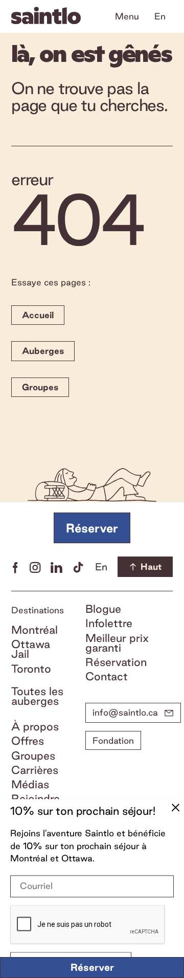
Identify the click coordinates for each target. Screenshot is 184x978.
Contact (106, 676)
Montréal (34, 630)
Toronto (31, 669)
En (160, 16)
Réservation (116, 662)
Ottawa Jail (30, 649)
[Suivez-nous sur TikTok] (78, 566)
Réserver (92, 967)
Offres (27, 741)
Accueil (38, 315)
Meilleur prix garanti (117, 643)
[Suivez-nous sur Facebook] (15, 566)
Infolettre (108, 623)
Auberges (43, 350)
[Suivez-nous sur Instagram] (35, 566)
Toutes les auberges (37, 696)
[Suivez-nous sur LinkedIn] (56, 566)
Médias (30, 784)
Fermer (175, 808)
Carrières (34, 770)
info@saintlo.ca (125, 712)
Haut (151, 566)
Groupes (40, 387)
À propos (35, 726)
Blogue (103, 609)
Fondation (113, 740)
